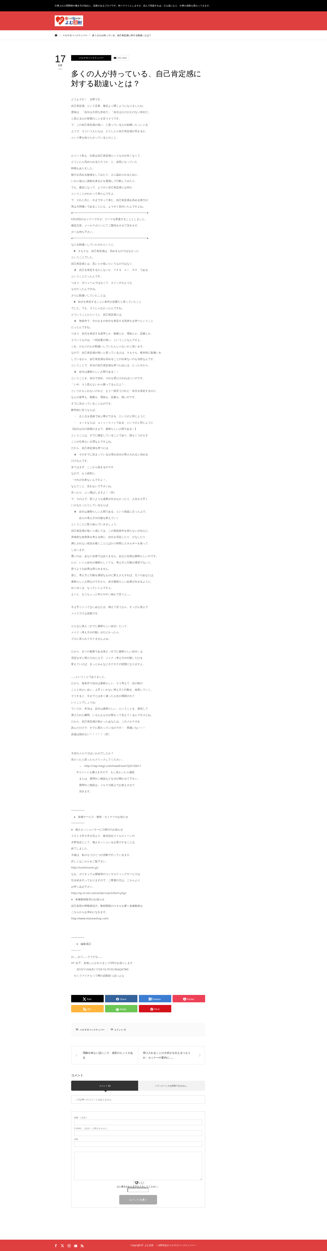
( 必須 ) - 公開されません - (91, 1128)
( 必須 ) (80, 1118)
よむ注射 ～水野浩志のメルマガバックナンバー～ (170, 1245)
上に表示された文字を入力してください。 (138, 1186)
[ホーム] (56, 35)
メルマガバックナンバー (91, 57)
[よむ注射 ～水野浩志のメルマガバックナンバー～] (69, 21)
